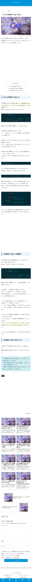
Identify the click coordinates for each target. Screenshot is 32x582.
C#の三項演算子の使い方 (16, 86)
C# (3, 375)
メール (3, 546)
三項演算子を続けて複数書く (16, 88)
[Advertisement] (16, 62)
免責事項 (8, 577)
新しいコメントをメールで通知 (10, 555)
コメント (4, 525)
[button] (29, 334)
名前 (2, 541)
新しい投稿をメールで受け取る (10, 557)
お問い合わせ (24, 577)
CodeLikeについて (8, 575)
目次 (14, 83)
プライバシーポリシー (24, 575)
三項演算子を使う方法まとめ (16, 90)
